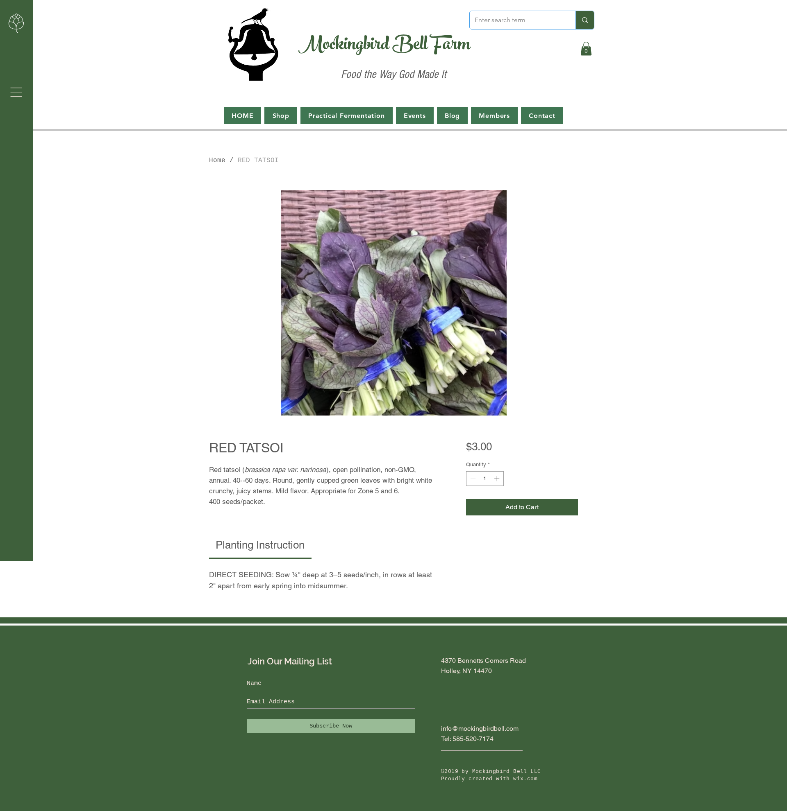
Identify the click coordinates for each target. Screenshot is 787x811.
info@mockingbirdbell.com (480, 728)
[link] (260, 545)
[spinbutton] (485, 479)
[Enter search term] (584, 20)
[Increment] (498, 479)
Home (217, 160)
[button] (16, 92)
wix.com (525, 779)
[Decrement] (472, 479)
